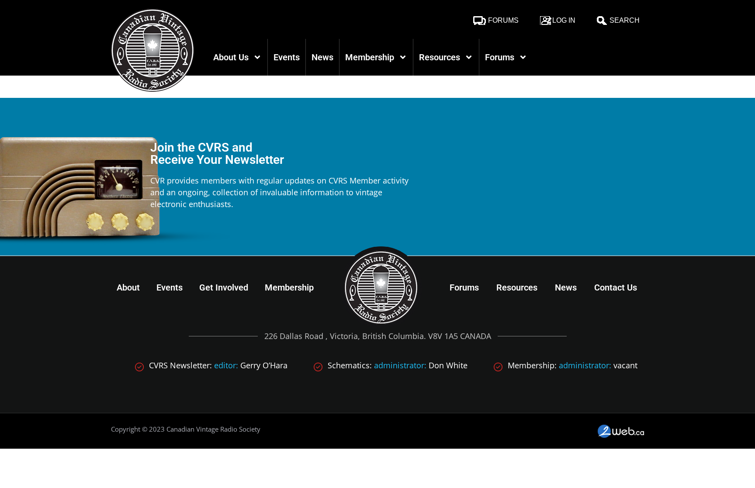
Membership (369, 57)
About (128, 287)
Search (625, 20)
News (322, 57)
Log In (563, 20)
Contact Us (615, 287)
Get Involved (223, 287)
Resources (439, 57)
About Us (231, 57)
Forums (503, 20)
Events (287, 57)
